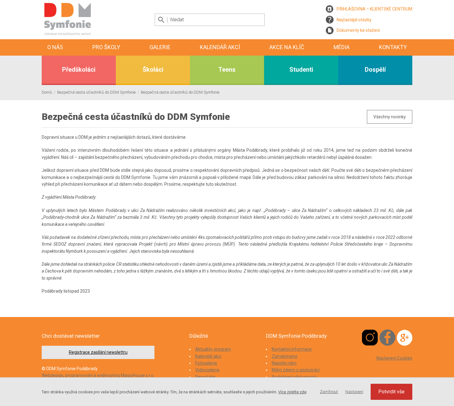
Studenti (301, 69)
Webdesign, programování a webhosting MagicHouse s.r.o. (98, 375)
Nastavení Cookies (394, 358)
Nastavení (354, 391)
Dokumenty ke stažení (358, 30)
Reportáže (205, 376)
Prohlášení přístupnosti (294, 376)
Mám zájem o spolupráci (296, 369)
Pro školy (106, 47)
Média (342, 47)
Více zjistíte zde (292, 392)
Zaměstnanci (284, 356)
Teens (227, 69)
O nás (55, 47)
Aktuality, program (213, 349)
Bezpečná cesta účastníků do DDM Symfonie (96, 92)
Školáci (153, 69)
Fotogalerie (206, 363)
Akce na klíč (286, 47)
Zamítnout (329, 391)
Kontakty (393, 47)
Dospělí (375, 69)
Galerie (159, 47)
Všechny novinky (389, 116)
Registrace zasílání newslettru (98, 352)
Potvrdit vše (391, 392)
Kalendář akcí (220, 47)
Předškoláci (78, 69)
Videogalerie (207, 369)
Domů (47, 92)
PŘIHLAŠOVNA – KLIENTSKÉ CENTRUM (374, 8)
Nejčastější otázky (354, 19)
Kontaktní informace (292, 349)
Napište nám (284, 363)
